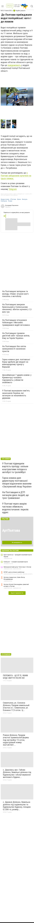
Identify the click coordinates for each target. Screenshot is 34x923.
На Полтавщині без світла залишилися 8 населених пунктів (14, 349)
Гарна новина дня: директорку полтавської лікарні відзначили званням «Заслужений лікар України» (17, 482)
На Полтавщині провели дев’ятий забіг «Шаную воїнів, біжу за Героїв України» (16, 335)
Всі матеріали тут (17, 542)
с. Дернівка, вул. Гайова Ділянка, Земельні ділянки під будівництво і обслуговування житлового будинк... (17, 773)
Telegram (13, 189)
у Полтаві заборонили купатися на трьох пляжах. (16, 176)
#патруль (24, 199)
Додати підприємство (17, 593)
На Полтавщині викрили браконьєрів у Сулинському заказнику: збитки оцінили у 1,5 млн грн (16, 308)
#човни (10, 201)
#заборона (4, 201)
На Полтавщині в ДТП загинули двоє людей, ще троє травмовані (15, 495)
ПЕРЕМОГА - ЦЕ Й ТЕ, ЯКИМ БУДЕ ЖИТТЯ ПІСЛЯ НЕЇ (15, 676)
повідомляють (14, 65)
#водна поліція (5, 199)
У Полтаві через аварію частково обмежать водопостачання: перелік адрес (15, 508)
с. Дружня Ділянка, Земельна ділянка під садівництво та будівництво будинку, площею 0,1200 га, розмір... (17, 806)
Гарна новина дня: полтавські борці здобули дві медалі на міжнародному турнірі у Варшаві (16, 363)
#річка (19, 199)
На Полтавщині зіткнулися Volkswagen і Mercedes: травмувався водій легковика (16, 322)
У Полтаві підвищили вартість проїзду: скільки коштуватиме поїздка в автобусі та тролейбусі (15, 468)
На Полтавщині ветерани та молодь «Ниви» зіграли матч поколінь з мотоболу (15, 294)
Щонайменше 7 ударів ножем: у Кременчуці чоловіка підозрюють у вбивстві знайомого (16, 379)
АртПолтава (11, 530)
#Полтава (13, 199)
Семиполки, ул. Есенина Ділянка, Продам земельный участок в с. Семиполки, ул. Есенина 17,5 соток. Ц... (16, 706)
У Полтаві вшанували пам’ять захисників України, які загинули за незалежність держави (16, 394)
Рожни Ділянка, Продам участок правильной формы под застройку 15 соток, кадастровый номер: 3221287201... (16, 740)
